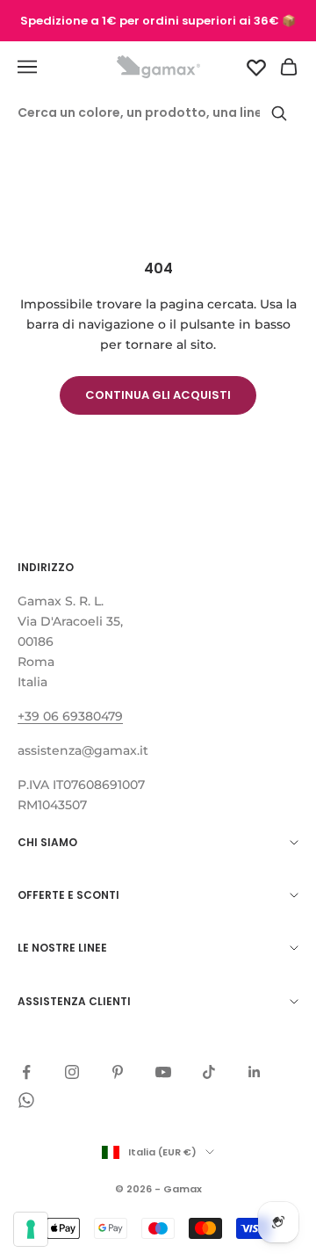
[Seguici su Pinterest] (117, 1072)
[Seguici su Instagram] (72, 1072)
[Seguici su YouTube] (163, 1072)
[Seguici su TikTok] (209, 1072)
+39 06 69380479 (70, 716)
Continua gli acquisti (158, 395)
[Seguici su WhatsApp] (26, 1100)
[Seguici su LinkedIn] (254, 1072)
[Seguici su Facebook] (26, 1072)
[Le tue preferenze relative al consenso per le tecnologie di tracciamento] (30, 1229)
